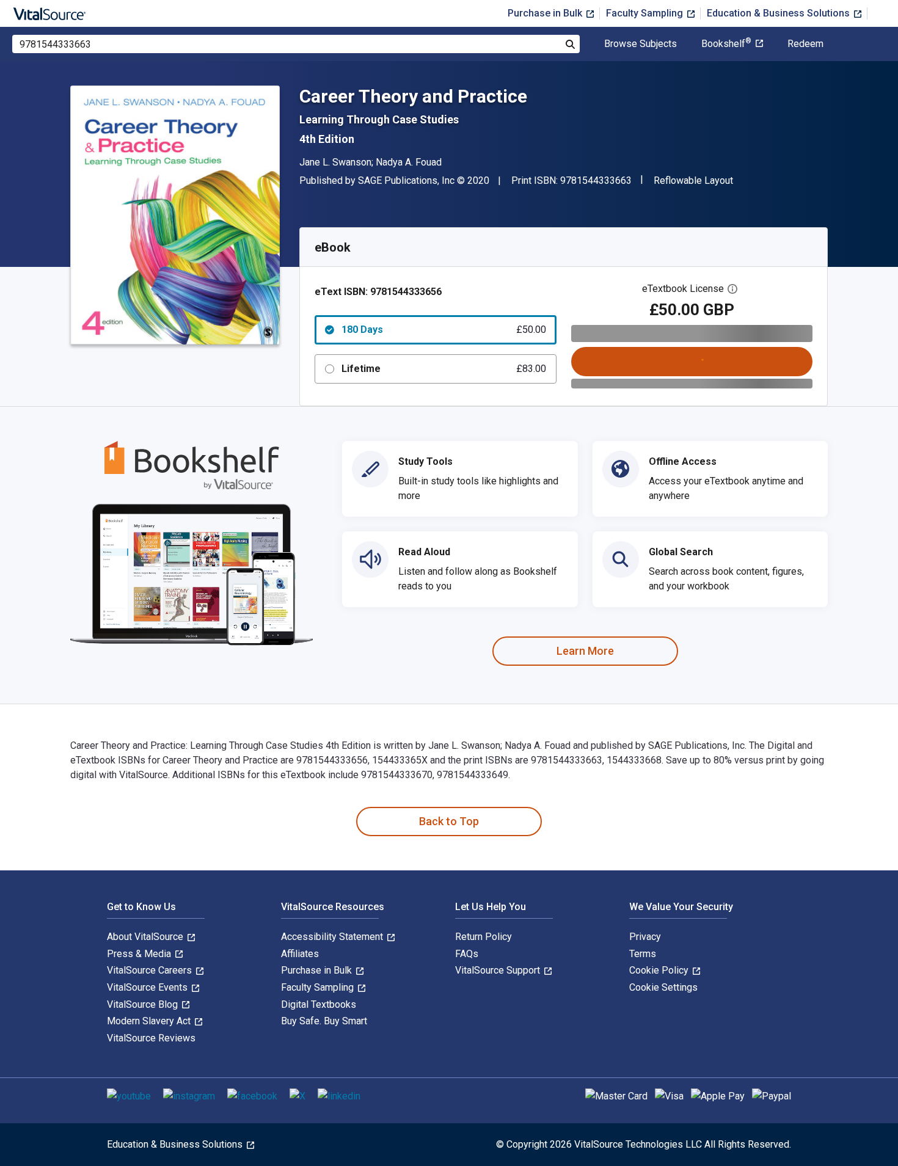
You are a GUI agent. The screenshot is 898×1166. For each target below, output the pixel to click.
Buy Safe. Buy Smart (324, 1021)
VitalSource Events (148, 987)
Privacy (645, 936)
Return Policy (483, 936)
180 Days (443, 329)
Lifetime (443, 368)
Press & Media (140, 954)
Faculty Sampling (645, 13)
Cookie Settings (663, 987)
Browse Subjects (640, 44)
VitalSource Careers (150, 970)
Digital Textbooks (318, 1004)
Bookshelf (726, 44)
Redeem (805, 44)
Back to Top (449, 821)
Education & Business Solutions (779, 13)
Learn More (585, 650)
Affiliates (300, 954)
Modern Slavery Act (150, 1021)
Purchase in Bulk (546, 13)
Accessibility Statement (333, 936)
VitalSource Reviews (151, 1038)
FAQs (466, 954)
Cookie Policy (660, 970)
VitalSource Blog (143, 1004)
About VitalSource (146, 936)
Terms (642, 954)
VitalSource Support (498, 970)
